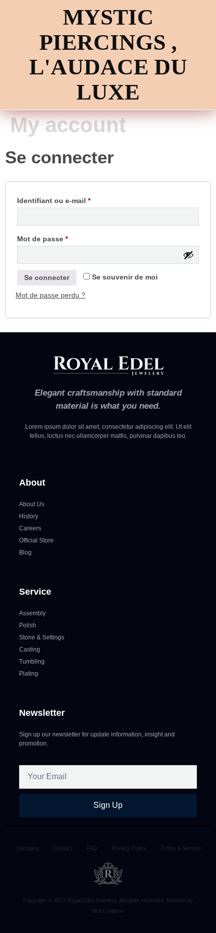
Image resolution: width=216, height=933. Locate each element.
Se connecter (46, 277)
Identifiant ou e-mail (72, 199)
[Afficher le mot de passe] (188, 254)
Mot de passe (61, 237)
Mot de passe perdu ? (50, 295)
